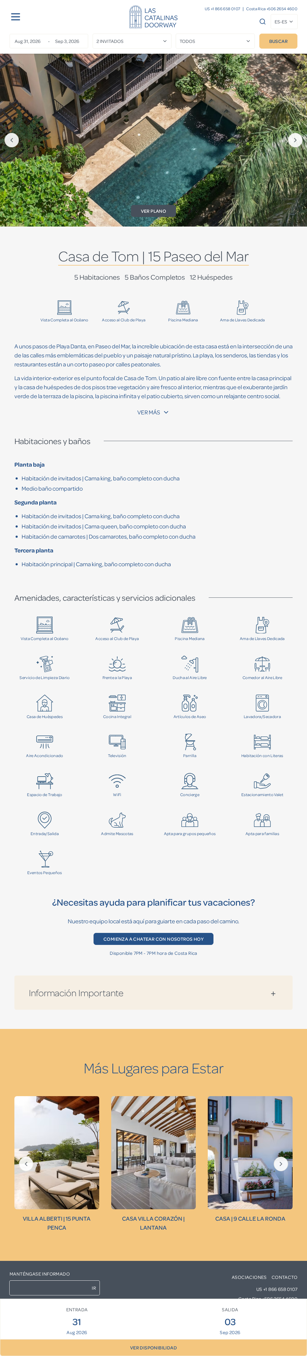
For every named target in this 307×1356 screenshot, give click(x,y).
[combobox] (284, 21)
